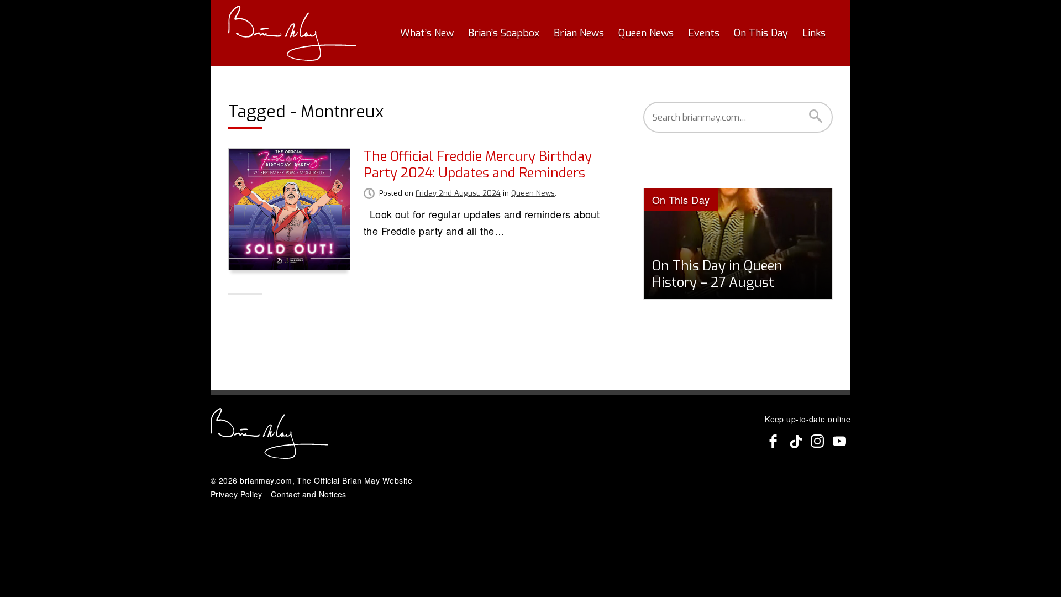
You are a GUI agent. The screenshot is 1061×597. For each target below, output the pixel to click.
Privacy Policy (236, 494)
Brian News (579, 33)
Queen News (646, 33)
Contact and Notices (308, 494)
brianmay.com (266, 480)
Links (814, 33)
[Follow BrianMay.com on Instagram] (817, 441)
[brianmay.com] (292, 33)
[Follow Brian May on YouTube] (839, 441)
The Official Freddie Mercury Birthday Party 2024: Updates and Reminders (478, 165)
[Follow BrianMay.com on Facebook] (773, 441)
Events (703, 33)
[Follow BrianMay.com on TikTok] (795, 441)
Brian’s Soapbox (503, 33)
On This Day (761, 33)
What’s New (427, 33)
